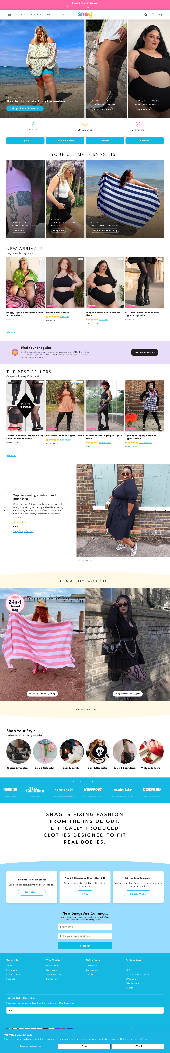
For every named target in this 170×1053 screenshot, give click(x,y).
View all (11, 332)
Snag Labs (11, 978)
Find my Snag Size (145, 352)
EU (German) (132, 983)
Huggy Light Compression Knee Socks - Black (25, 314)
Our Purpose (52, 970)
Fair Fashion (52, 965)
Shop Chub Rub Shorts (24, 531)
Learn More (138, 893)
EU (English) (132, 978)
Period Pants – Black (57, 312)
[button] (9, 14)
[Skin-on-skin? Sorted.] (149, 69)
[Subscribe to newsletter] (161, 1010)
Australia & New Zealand (138, 974)
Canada (129, 987)
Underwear (144, 140)
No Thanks (138, 1046)
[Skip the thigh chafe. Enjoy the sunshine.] (42, 69)
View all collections (85, 709)
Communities (92, 970)
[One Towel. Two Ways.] (125, 199)
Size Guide (31, 892)
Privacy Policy (140, 1039)
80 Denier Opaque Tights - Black (65, 435)
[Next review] (165, 510)
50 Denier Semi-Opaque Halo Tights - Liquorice (142, 314)
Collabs (90, 974)
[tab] (79, 560)
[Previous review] (5, 510)
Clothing (61, 15)
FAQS (9, 965)
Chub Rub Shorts (40, 15)
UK (127, 965)
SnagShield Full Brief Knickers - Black (104, 314)
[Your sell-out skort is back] (65, 199)
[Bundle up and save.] (25, 199)
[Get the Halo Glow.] (106, 69)
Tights (22, 15)
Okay (84, 1046)
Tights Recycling (54, 974)
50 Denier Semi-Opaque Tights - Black (104, 437)
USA (128, 970)
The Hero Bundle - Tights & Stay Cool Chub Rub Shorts (25, 437)
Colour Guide (13, 974)
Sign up (85, 945)
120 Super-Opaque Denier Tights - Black (140, 437)
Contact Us (91, 965)
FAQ (85, 893)
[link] (153, 14)
